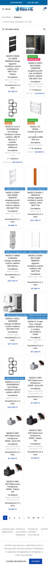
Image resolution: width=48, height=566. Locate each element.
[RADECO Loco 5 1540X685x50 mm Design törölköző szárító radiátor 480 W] (12, 366)
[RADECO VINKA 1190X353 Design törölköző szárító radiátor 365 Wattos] (12, 240)
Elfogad (36, 561)
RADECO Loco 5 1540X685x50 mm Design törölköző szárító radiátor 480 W (13, 387)
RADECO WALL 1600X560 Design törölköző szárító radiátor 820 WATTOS (12, 323)
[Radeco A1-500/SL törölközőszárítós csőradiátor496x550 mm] (35, 108)
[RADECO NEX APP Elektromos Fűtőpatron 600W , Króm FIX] (12, 421)
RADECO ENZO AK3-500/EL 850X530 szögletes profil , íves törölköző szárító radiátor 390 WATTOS (12, 200)
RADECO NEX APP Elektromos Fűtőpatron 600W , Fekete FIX (12, 486)
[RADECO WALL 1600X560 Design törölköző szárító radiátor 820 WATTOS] (12, 303)
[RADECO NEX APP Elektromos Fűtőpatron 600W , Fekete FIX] (12, 471)
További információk (16, 561)
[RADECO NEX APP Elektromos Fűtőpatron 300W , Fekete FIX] (35, 420)
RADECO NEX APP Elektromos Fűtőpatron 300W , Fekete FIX (35, 435)
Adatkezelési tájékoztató (8, 530)
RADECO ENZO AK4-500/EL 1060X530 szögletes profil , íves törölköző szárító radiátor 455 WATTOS (35, 71)
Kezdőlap (6, 17)
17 (29, 518)
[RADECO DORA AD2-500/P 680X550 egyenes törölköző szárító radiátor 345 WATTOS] (35, 240)
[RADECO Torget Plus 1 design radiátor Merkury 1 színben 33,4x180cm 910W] (35, 303)
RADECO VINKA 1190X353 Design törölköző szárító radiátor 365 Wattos (12, 260)
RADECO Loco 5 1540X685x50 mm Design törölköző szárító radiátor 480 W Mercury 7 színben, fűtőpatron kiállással (13, 136)
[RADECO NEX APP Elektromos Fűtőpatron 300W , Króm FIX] (35, 366)
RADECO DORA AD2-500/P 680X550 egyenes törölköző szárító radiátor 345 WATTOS (35, 263)
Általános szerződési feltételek (21, 532)
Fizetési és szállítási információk (33, 532)
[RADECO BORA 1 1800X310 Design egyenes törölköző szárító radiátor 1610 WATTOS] (35, 177)
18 (33, 518)
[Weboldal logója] (24, 9)
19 (38, 518)
